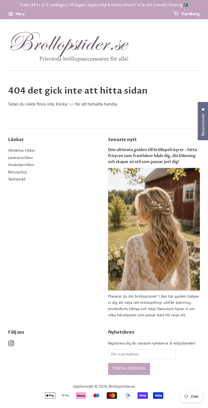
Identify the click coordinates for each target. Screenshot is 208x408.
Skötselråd (16, 179)
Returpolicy (17, 172)
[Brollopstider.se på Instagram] (11, 344)
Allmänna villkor (21, 150)
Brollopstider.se (122, 386)
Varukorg (190, 14)
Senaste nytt (122, 140)
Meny (20, 13)
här (71, 104)
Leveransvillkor (20, 157)
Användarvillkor (21, 164)
